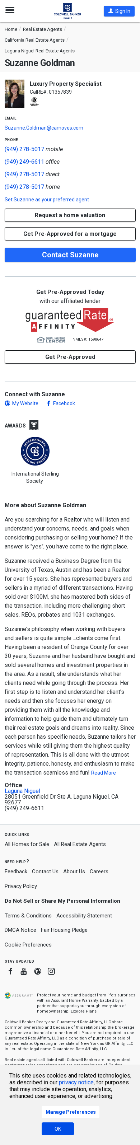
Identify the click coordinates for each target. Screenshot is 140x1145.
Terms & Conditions (28, 915)
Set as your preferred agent (47, 199)
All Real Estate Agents (80, 844)
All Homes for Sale (27, 844)
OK (58, 1129)
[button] (119, 11)
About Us (74, 871)
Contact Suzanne (70, 255)
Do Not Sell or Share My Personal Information (62, 901)
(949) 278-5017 (24, 149)
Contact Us (45, 871)
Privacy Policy (21, 886)
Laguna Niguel (22, 791)
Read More (103, 773)
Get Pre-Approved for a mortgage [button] (70, 233)
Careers (99, 871)
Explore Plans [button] (84, 1011)
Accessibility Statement (84, 915)
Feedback (16, 871)
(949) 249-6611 (24, 161)
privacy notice (76, 1082)
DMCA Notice (20, 930)
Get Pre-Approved (70, 357)
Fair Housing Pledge (64, 930)
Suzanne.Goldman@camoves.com (44, 128)
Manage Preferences (71, 1112)
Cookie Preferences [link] (28, 944)
